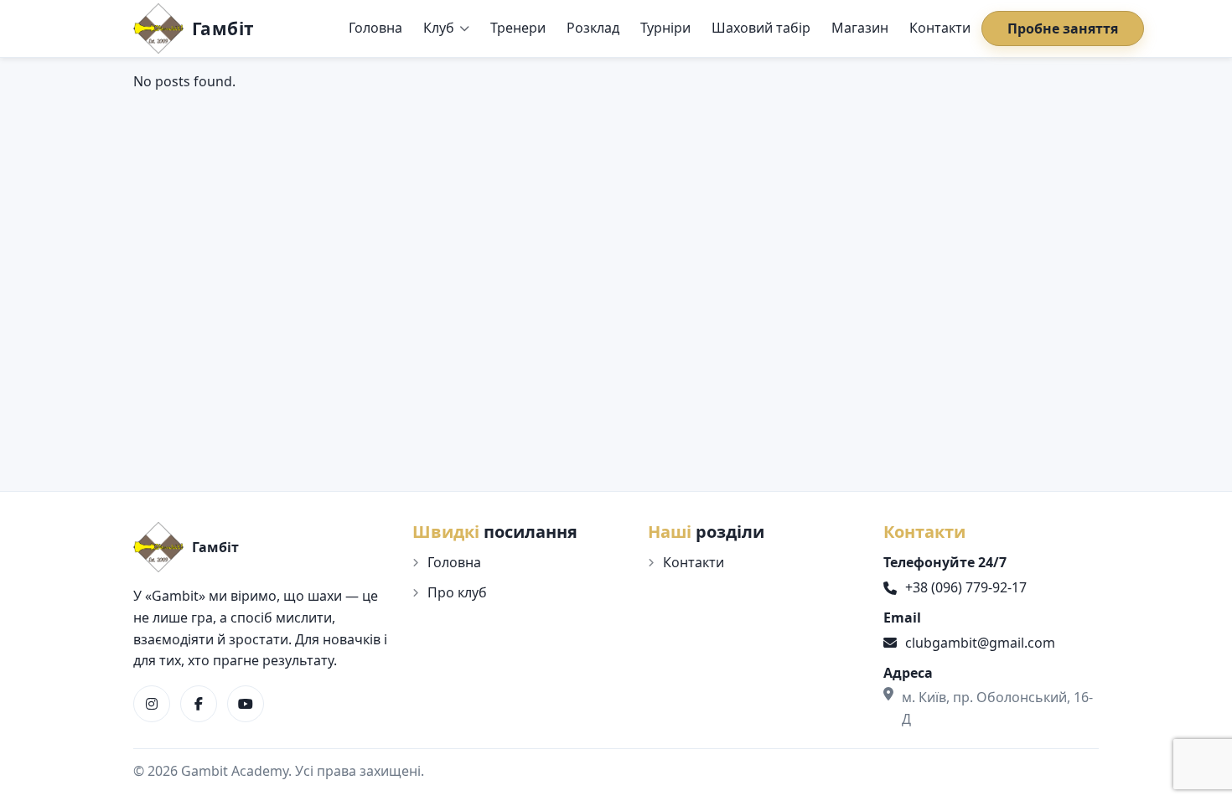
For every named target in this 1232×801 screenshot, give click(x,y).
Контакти (940, 27)
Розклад (593, 27)
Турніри (665, 27)
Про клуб (457, 592)
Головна (375, 27)
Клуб (438, 27)
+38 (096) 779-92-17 (966, 587)
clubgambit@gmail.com (980, 642)
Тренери (518, 27)
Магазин (859, 27)
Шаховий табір (761, 27)
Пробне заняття (1062, 28)
